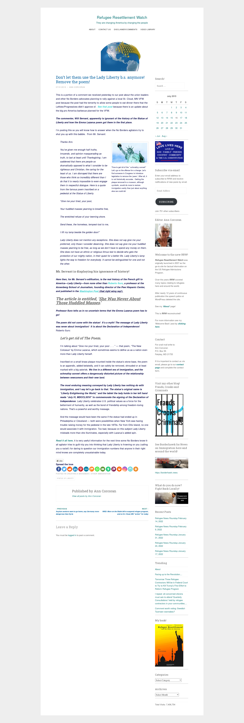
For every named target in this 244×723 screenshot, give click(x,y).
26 (157, 128)
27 (162, 128)
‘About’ (166, 306)
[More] (135, 469)
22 (171, 122)
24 (181, 122)
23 (176, 122)
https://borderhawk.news (166, 472)
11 (186, 112)
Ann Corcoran (77, 87)
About (92, 29)
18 (186, 117)
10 (181, 112)
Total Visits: (160, 704)
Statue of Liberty (65, 478)
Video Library (147, 29)
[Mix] (91, 469)
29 (171, 128)
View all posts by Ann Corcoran (86, 495)
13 (162, 117)
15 (171, 117)
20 (162, 122)
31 (181, 128)
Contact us (105, 29)
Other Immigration (101, 473)
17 (181, 117)
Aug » (164, 135)
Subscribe (166, 201)
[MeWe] (86, 469)
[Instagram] (124, 469)
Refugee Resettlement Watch (122, 17)
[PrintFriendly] (130, 469)
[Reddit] (69, 469)
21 (167, 122)
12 (157, 117)
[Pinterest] (80, 469)
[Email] (102, 469)
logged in (72, 535)
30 (176, 128)
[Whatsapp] (97, 469)
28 (167, 128)
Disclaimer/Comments (125, 29)
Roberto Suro (115, 283)
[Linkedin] (75, 469)
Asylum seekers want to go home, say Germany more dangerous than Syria (77, 511)
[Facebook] (58, 469)
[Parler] (113, 469)
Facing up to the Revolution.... (168, 574)
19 (157, 122)
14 (167, 117)
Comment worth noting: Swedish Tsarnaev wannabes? (170, 610)
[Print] (119, 469)
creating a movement (78, 473)
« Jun (157, 135)
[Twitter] (64, 469)
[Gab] (108, 469)
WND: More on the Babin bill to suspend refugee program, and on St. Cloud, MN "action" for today (125, 511)
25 (186, 122)
